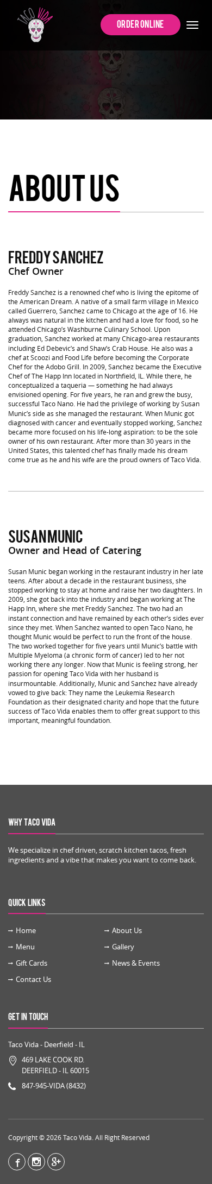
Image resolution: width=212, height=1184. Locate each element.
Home (26, 930)
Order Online (140, 24)
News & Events (136, 963)
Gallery (123, 947)
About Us (127, 930)
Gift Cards (31, 963)
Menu (25, 947)
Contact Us (33, 979)
